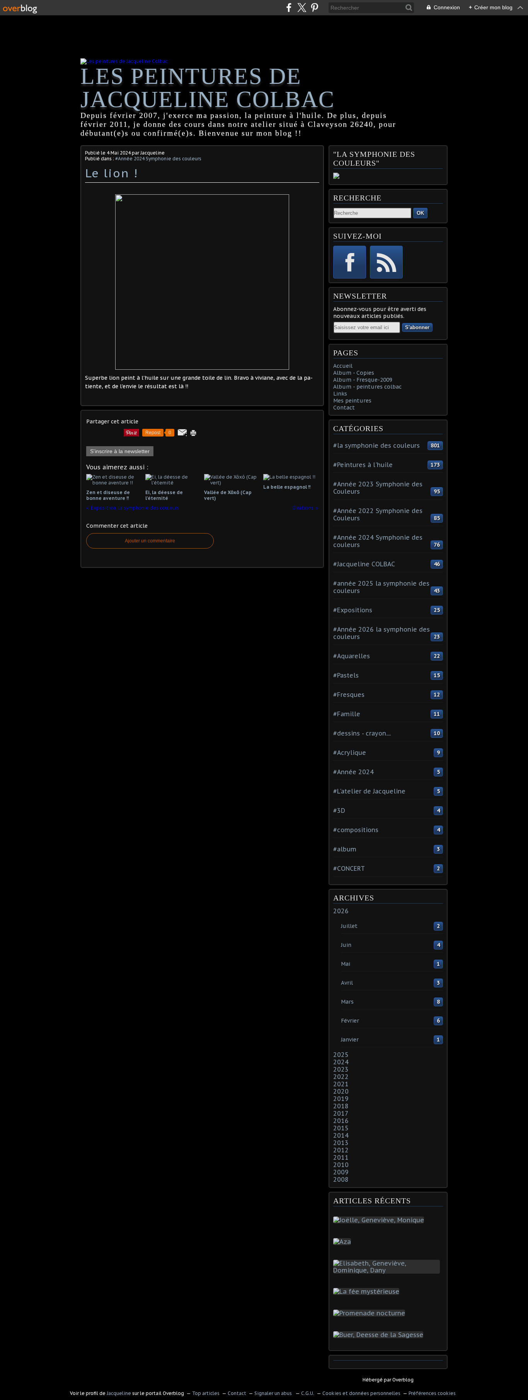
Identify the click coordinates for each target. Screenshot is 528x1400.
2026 (341, 911)
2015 (341, 1128)
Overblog (403, 1380)
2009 (341, 1172)
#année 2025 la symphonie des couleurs (381, 587)
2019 (341, 1099)
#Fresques (348, 694)
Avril (347, 982)
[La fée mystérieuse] (367, 1291)
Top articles (206, 1393)
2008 (341, 1179)
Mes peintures (352, 400)
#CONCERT (349, 868)
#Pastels (346, 675)
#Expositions (352, 610)
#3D (339, 810)
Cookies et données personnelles (361, 1393)
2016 (341, 1121)
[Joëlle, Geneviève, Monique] (380, 1220)
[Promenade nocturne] (370, 1313)
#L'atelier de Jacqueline (369, 791)
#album (344, 849)
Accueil (343, 365)
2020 (341, 1091)
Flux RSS (386, 262)
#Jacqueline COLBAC (364, 564)
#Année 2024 (353, 772)
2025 (341, 1054)
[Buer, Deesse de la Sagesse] (379, 1334)
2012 (341, 1150)
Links (340, 393)
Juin (346, 944)
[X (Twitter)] (302, 7)
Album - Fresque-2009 (362, 379)
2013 (341, 1143)
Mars (347, 1001)
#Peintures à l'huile (363, 465)
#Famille (346, 714)
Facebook (350, 262)
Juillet (349, 926)
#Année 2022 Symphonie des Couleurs (377, 514)
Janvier (350, 1039)
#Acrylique (349, 752)
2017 (341, 1113)
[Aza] (343, 1241)
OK (420, 213)
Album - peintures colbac (367, 386)
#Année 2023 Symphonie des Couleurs (377, 487)
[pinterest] (314, 7)
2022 (341, 1077)
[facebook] (289, 7)
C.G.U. (307, 1393)
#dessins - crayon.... (362, 733)
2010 (341, 1165)
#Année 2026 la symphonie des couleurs (381, 633)
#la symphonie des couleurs (376, 445)
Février (350, 1020)
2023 (341, 1069)
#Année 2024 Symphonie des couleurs (158, 158)
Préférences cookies (432, 1393)
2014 (341, 1135)
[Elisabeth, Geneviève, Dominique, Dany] (388, 1270)
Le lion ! (111, 172)
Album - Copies (353, 372)
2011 (341, 1157)
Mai (345, 963)
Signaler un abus (273, 1393)
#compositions (355, 830)
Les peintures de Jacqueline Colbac (207, 87)
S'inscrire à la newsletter (120, 451)
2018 (341, 1106)
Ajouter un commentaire (150, 541)
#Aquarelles (351, 656)
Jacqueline (119, 1393)
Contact (344, 407)
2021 (341, 1084)
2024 (341, 1062)
